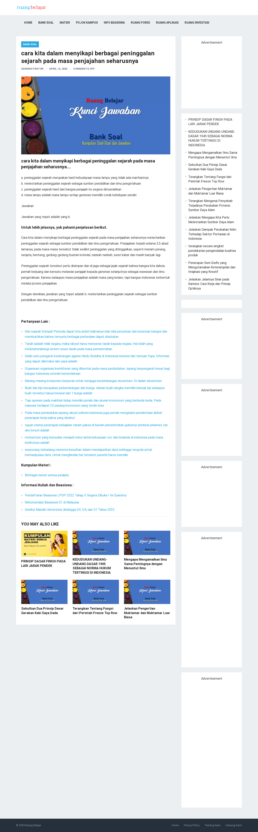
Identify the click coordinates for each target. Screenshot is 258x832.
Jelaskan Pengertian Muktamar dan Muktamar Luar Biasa (147, 613)
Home (28, 22)
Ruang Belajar (33, 825)
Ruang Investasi (197, 22)
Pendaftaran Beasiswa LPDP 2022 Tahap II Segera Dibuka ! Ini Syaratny (76, 495)
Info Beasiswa (114, 22)
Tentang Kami (212, 825)
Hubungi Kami (234, 825)
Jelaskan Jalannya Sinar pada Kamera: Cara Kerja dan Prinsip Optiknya (209, 283)
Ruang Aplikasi (167, 22)
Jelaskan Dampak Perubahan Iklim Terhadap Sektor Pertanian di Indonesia (212, 234)
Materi (65, 22)
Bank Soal (46, 22)
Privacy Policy (191, 825)
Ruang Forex (140, 22)
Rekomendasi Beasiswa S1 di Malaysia (52, 502)
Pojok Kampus (87, 22)
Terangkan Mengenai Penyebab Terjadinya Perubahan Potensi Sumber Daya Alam (210, 205)
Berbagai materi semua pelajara (47, 475)
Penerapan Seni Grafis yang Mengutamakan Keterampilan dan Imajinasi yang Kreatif (211, 267)
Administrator (32, 68)
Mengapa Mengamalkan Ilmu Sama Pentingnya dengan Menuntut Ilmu (145, 564)
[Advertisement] (219, 74)
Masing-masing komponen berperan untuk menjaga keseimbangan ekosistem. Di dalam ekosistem (93, 381)
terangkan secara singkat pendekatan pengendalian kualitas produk (212, 250)
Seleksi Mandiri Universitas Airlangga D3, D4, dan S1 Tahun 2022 (70, 510)
